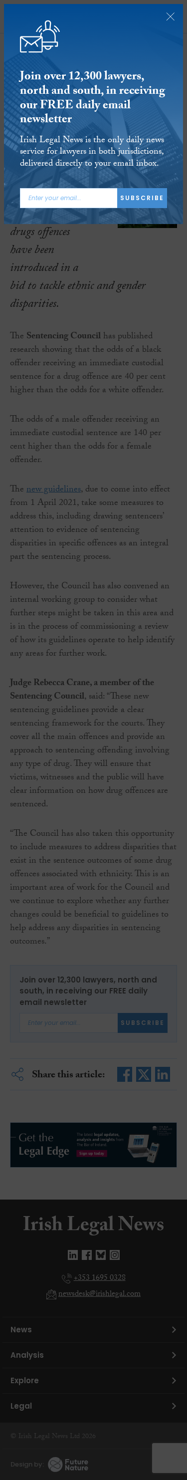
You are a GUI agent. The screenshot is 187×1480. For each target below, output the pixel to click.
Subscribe (142, 198)
